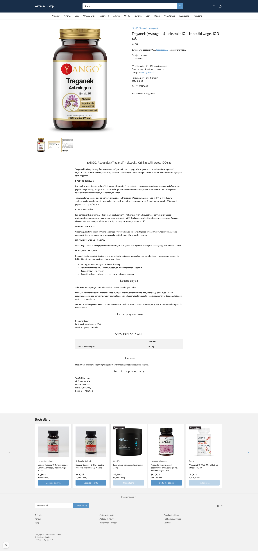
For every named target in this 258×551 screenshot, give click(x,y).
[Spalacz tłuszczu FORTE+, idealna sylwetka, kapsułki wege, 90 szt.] (91, 441)
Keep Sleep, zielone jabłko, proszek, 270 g (128, 464)
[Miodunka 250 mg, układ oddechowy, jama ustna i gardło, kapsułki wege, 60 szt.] (166, 441)
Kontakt (38, 519)
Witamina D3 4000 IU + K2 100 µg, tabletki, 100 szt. (203, 464)
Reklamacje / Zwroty (108, 523)
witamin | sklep (55, 535)
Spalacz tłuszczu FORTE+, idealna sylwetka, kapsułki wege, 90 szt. (90, 464)
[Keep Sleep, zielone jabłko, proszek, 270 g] (128, 441)
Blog (37, 523)
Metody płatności (106, 515)
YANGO (135, 28)
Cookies (167, 523)
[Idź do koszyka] (220, 6)
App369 (49, 540)
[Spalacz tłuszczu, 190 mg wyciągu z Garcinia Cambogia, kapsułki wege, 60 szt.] (53, 441)
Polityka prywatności (172, 519)
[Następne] (249, 453)
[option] (41, 145)
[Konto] (214, 6)
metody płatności (147, 72)
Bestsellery (42, 419)
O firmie (38, 515)
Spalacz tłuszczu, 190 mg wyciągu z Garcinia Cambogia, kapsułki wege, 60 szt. (52, 466)
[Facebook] (218, 505)
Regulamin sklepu (171, 515)
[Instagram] (222, 505)
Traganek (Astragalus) (149, 28)
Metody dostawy (106, 519)
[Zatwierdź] (180, 6)
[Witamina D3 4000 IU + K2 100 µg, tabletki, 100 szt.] (204, 441)
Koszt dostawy (162, 50)
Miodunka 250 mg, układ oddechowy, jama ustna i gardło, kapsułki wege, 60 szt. (164, 466)
